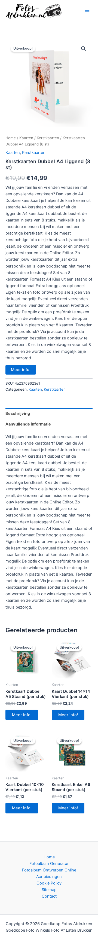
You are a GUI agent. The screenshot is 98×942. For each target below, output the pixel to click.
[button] (83, 49)
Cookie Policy (49, 883)
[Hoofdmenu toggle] (87, 11)
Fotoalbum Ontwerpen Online (49, 870)
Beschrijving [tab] (17, 413)
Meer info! (20, 369)
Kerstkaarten (48, 138)
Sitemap (49, 889)
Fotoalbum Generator (49, 863)
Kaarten (26, 138)
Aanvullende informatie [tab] (28, 424)
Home (10, 138)
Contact (49, 896)
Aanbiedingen (49, 876)
